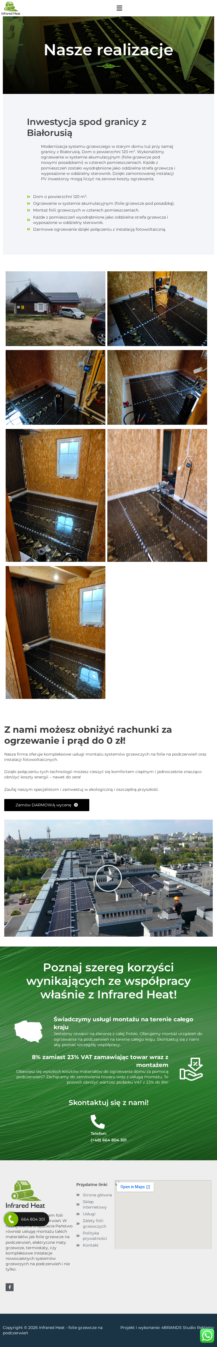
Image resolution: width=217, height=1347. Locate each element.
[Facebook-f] (10, 1287)
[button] (119, 8)
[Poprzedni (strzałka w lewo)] (10, 673)
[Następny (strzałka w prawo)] (207, 673)
